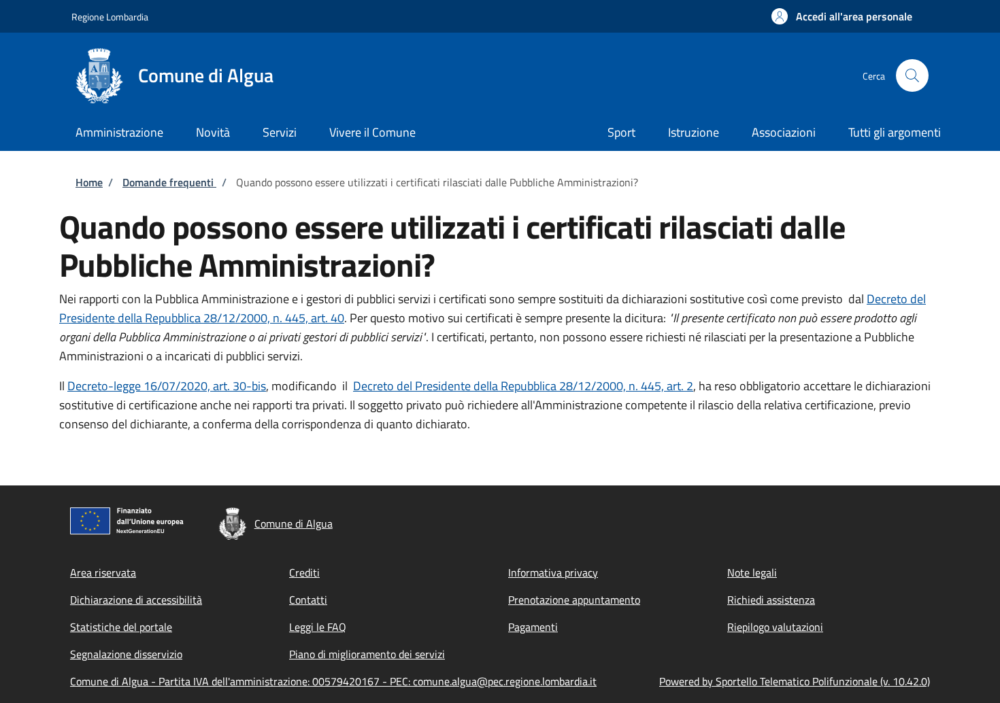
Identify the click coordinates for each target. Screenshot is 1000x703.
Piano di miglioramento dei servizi (367, 654)
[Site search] (912, 75)
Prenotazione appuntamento (574, 599)
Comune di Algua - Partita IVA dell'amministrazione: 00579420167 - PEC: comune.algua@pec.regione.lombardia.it (333, 681)
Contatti (308, 599)
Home (89, 182)
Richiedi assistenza (771, 599)
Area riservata (103, 572)
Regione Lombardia (109, 17)
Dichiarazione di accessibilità (136, 599)
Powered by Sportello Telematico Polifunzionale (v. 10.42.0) (794, 681)
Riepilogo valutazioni (775, 627)
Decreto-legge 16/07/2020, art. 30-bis (166, 386)
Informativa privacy (553, 572)
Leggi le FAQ (317, 627)
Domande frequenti (169, 182)
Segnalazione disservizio (126, 654)
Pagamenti (533, 627)
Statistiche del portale (121, 627)
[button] (842, 16)
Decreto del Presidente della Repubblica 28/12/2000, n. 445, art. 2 (523, 386)
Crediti (304, 572)
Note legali (752, 572)
